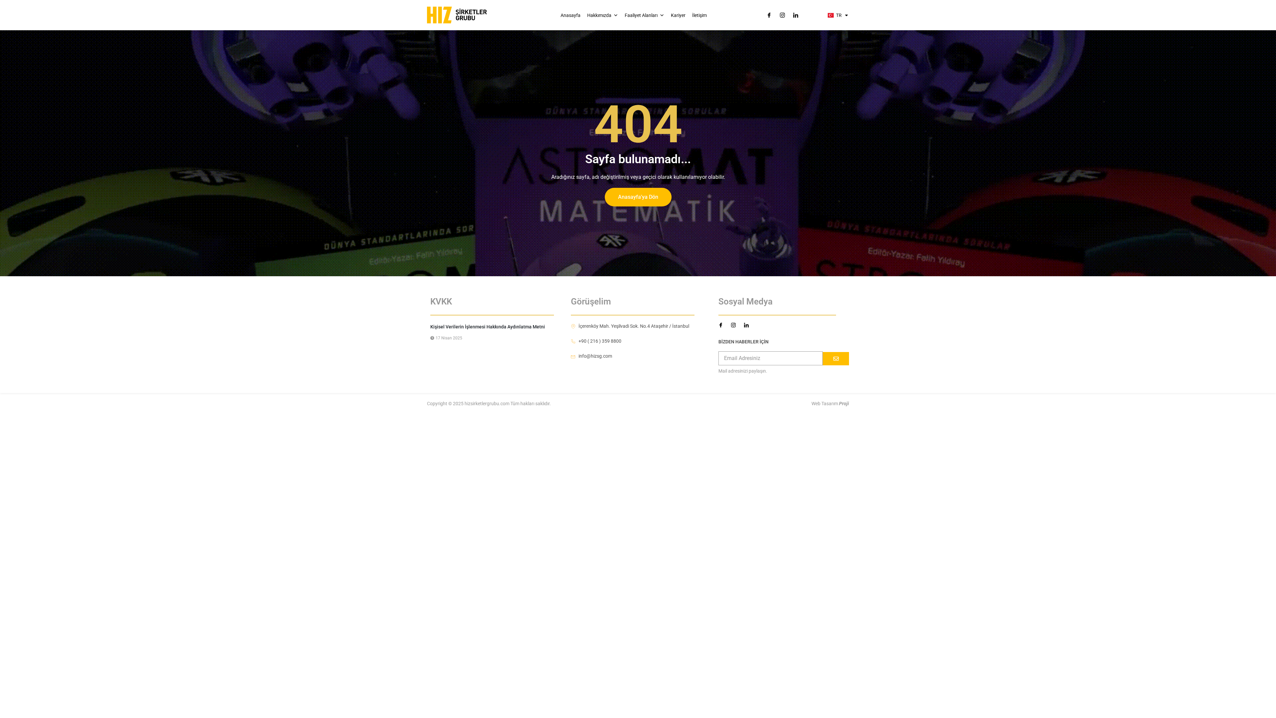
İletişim (699, 15)
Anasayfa (571, 15)
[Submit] (836, 358)
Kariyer (678, 15)
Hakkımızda (599, 15)
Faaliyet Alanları (641, 15)
